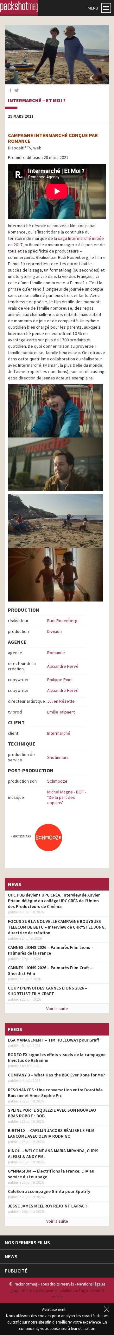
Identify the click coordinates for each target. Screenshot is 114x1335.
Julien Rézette (61, 701)
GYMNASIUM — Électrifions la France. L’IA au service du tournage (51, 1174)
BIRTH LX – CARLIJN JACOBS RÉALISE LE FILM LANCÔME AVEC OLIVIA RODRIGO (51, 1133)
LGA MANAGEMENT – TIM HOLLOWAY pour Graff (53, 1040)
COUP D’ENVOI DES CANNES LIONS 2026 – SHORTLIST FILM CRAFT (47, 990)
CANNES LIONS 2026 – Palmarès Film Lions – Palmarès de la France (51, 950)
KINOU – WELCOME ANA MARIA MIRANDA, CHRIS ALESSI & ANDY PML (53, 1153)
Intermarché (58, 733)
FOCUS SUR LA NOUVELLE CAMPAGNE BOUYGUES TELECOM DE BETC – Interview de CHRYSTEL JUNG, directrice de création (57, 927)
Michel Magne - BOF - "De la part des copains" (66, 797)
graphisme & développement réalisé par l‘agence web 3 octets (57, 1293)
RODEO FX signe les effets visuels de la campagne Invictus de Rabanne (56, 1057)
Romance (56, 652)
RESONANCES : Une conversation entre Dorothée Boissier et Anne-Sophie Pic (55, 1092)
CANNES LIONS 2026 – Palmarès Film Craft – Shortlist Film (50, 970)
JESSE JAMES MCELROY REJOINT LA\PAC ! (47, 1206)
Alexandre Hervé (63, 666)
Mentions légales (91, 1284)
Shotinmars (58, 757)
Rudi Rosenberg (62, 620)
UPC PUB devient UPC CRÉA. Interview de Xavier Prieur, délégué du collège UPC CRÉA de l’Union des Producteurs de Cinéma (54, 900)
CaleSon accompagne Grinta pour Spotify (49, 1191)
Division (54, 631)
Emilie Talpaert (61, 712)
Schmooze (57, 781)
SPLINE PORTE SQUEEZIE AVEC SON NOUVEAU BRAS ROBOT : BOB (52, 1113)
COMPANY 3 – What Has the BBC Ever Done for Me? (56, 1075)
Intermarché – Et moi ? (37, 100)
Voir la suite (57, 1008)
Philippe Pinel (60, 679)
